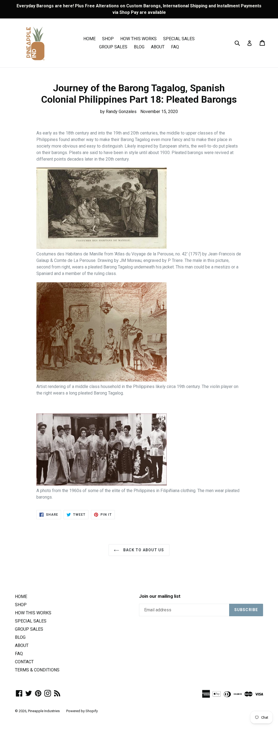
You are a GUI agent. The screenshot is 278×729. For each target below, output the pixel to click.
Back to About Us (143, 550)
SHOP (108, 38)
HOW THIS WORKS (138, 38)
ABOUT (158, 46)
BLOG (139, 46)
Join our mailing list (160, 596)
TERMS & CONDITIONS (37, 669)
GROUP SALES (113, 46)
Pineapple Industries (44, 711)
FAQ (175, 46)
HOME (89, 38)
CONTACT (24, 661)
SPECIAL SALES (179, 38)
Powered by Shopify (82, 711)
